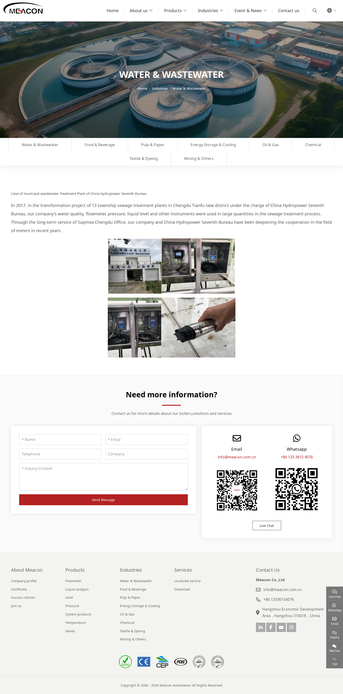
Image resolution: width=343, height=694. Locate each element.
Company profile (24, 581)
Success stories (23, 597)
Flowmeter (73, 581)
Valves (70, 631)
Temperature (75, 622)
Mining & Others (199, 158)
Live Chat (267, 525)
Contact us (288, 10)
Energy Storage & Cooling (213, 144)
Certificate (19, 589)
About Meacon (26, 570)
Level (69, 597)
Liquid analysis (77, 589)
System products (78, 614)
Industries (208, 10)
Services (183, 570)
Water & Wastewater (40, 144)
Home (113, 10)
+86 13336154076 (278, 599)
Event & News (248, 10)
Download (182, 589)
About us (139, 10)
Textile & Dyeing (144, 158)
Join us (16, 606)
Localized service (187, 581)
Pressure (72, 606)
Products (173, 10)
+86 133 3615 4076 (297, 457)
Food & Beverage (100, 144)
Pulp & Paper (152, 144)
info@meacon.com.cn (237, 457)
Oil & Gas (270, 144)
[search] (314, 10)
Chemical (313, 144)
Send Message (103, 500)
